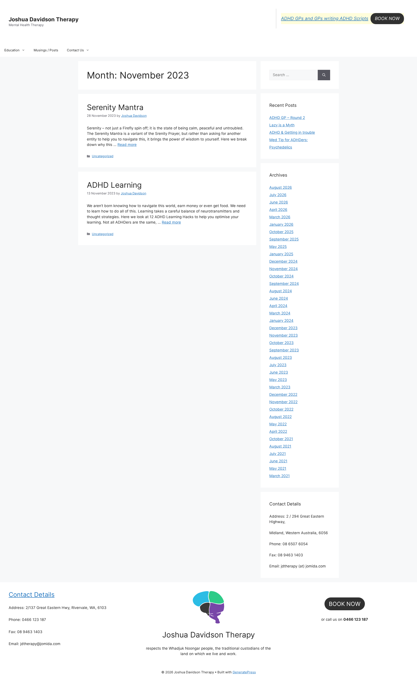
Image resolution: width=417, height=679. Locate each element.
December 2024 (283, 261)
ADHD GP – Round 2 (287, 117)
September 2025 (284, 239)
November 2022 (283, 402)
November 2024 (283, 269)
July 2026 (277, 195)
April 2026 (278, 209)
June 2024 (278, 298)
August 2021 (280, 446)
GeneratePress (244, 672)
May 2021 (277, 468)
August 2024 (280, 291)
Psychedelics (280, 147)
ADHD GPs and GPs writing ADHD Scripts (324, 18)
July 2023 (277, 365)
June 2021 (278, 461)
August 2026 (280, 187)
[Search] (324, 75)
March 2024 (279, 313)
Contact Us (75, 50)
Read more (127, 144)
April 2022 (278, 431)
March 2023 (279, 387)
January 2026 (281, 224)
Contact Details (32, 594)
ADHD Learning (114, 184)
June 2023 (278, 372)
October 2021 (281, 439)
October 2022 (281, 409)
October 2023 (281, 343)
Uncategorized (102, 156)
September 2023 (284, 350)
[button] (387, 18)
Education (12, 50)
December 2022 (283, 394)
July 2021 (277, 454)
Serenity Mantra (115, 107)
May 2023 (278, 380)
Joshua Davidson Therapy (44, 19)
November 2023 (283, 335)
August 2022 (280, 417)
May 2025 (278, 246)
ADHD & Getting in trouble (292, 132)
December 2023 (283, 328)
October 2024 (281, 276)
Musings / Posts (46, 50)
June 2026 (278, 202)
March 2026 (279, 217)
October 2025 (281, 232)
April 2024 (278, 306)
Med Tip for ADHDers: (288, 140)
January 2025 (281, 254)
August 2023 (280, 357)
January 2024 (281, 320)
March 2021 (279, 476)
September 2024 (284, 283)
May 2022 (278, 424)
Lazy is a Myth (282, 125)
